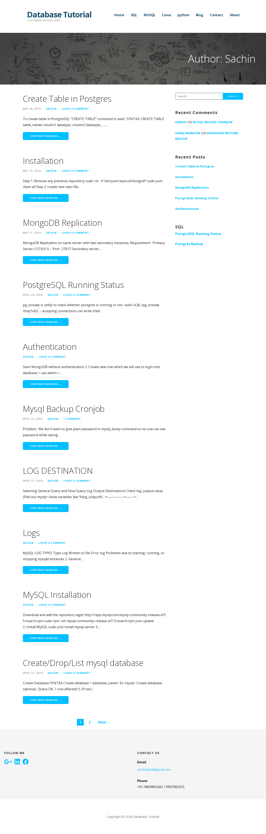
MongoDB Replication (62, 222)
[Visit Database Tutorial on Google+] (8, 762)
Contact (216, 15)
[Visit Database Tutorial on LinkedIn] (17, 762)
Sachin (51, 108)
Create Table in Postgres (67, 98)
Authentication (50, 346)
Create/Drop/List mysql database (83, 662)
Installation (43, 160)
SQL (134, 15)
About (235, 15)
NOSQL (149, 15)
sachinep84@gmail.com (153, 769)
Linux (166, 15)
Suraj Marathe (187, 133)
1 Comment (72, 418)
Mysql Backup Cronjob (64, 408)
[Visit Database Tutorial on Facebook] (25, 762)
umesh (180, 122)
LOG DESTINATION (58, 470)
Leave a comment (75, 108)
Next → (104, 722)
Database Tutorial (59, 14)
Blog (199, 15)
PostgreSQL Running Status (73, 284)
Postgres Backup (189, 244)
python (183, 15)
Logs (31, 532)
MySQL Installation (57, 594)
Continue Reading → (46, 136)
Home (119, 15)
